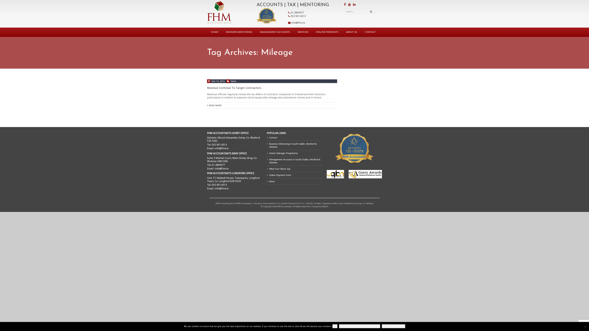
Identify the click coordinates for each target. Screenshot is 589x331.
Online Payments (327, 32)
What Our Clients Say (279, 168)
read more (214, 105)
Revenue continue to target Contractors (234, 88)
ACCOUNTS (270, 5)
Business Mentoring (239, 32)
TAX (291, 5)
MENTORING (314, 5)
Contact (370, 32)
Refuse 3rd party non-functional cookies (359, 326)
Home (214, 32)
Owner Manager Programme (283, 153)
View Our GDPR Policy (393, 326)
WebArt (325, 206)
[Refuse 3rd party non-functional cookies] (585, 326)
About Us (351, 32)
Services (303, 32)
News (233, 81)
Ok (335, 326)
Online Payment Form (280, 175)
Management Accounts (275, 32)
